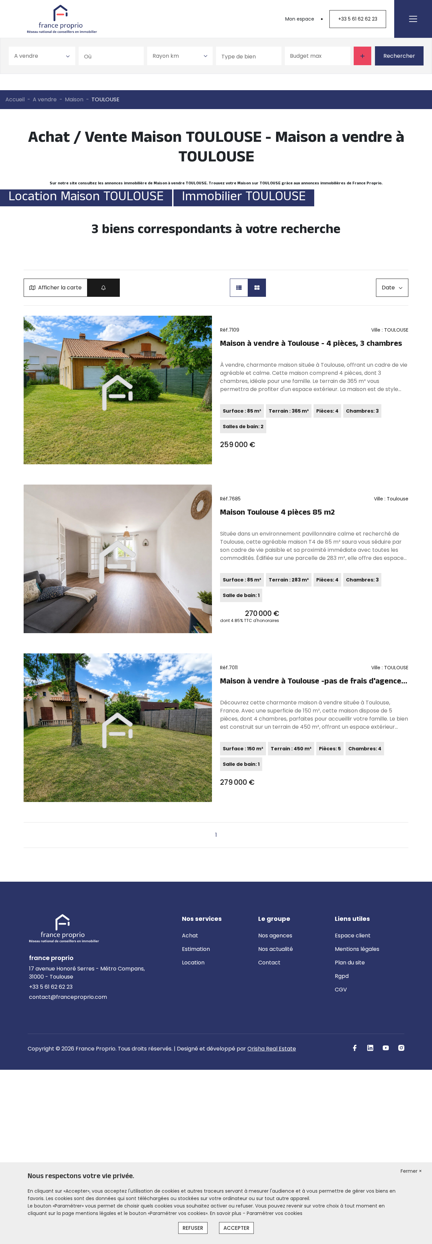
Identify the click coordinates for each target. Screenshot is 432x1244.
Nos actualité (275, 949)
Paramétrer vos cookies (274, 1213)
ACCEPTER (236, 1228)
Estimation (196, 949)
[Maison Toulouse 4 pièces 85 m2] (118, 559)
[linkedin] (370, 1048)
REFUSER (193, 1228)
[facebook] (355, 1048)
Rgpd (342, 976)
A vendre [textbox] (26, 56)
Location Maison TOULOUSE (86, 198)
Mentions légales (357, 949)
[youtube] (386, 1048)
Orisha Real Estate (271, 1049)
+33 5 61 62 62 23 (357, 19)
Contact (269, 962)
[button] (239, 288)
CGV (341, 989)
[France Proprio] (62, 19)
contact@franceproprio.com (68, 997)
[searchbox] (114, 56)
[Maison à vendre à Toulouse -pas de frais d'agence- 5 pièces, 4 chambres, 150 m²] (118, 727)
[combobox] (42, 56)
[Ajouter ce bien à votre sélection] (203, 324)
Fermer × (411, 1171)
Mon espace (299, 19)
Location (193, 962)
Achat (190, 935)
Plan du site (350, 962)
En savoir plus (226, 1213)
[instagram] (401, 1048)
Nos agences (275, 935)
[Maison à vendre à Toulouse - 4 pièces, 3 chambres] (118, 390)
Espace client (353, 935)
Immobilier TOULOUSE (244, 198)
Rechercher (399, 56)
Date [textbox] (388, 287)
